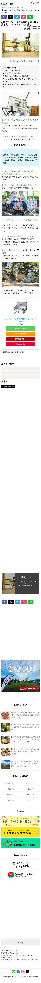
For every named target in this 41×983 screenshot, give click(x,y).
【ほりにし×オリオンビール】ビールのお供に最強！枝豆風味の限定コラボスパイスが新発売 (24, 751)
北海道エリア (10, 783)
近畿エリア (10, 794)
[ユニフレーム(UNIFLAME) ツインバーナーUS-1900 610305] (20, 308)
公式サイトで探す (20, 328)
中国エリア (30, 794)
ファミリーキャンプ (8, 386)
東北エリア (30, 783)
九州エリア (30, 800)
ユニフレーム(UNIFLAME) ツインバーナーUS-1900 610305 (20, 320)
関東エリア (10, 789)
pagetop (20, 943)
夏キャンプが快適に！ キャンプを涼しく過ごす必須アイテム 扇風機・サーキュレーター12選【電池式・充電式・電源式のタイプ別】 (20, 158)
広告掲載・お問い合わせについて (11, 953)
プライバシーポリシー (22, 960)
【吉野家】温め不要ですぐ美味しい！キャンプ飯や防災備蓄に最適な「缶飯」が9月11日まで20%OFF (24, 714)
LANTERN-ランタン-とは (9, 951)
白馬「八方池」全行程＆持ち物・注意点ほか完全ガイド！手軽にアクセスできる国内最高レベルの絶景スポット (24, 763)
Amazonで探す (20, 334)
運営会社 (35, 960)
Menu (37, 1)
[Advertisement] (20, 482)
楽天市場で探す (20, 339)
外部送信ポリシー (6, 960)
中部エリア (30, 789)
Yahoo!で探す (20, 344)
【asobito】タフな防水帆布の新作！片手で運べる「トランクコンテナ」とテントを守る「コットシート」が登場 (25, 739)
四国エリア (10, 800)
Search (32, 1)
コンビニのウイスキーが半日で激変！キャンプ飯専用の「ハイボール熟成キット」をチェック (24, 727)
